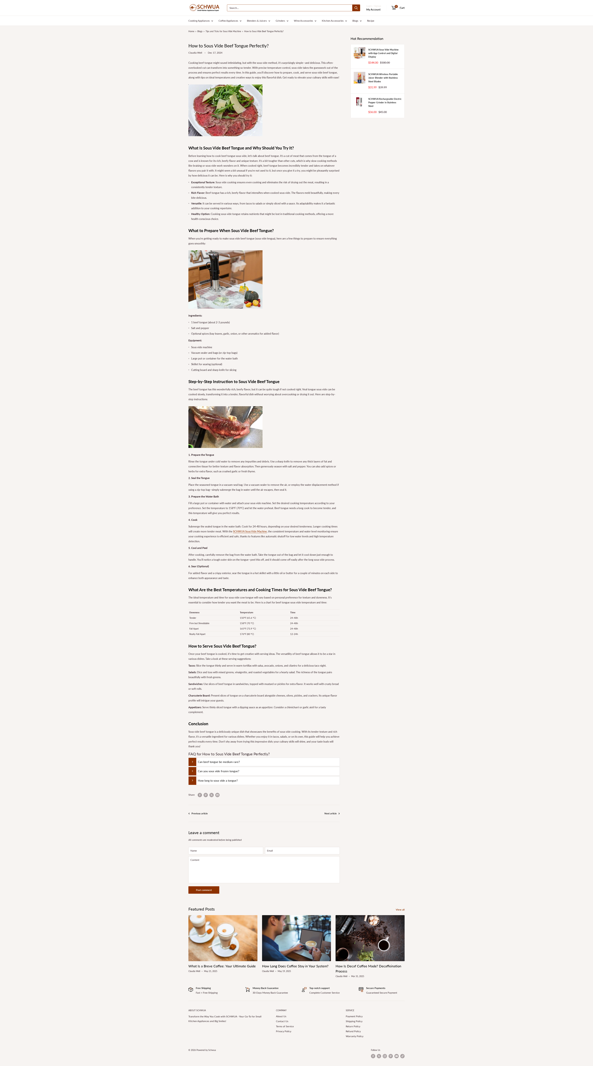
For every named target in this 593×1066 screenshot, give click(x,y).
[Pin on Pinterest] (206, 794)
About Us (281, 1016)
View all (400, 909)
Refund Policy (353, 1031)
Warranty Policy (354, 1036)
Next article (330, 813)
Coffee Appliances (228, 20)
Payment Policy (354, 1016)
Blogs (355, 20)
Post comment (204, 889)
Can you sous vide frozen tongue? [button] (218, 771)
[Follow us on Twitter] (379, 1056)
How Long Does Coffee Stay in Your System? (295, 966)
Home (191, 31)
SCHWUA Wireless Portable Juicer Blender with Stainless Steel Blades (383, 78)
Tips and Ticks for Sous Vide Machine (223, 31)
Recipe (370, 20)
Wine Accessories (303, 20)
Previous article (199, 813)
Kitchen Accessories (333, 20)
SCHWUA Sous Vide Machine (250, 531)
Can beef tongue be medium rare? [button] (219, 762)
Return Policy (353, 1026)
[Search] (356, 8)
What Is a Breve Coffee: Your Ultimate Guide (222, 966)
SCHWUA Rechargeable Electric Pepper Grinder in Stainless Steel (385, 102)
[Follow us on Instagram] (385, 1056)
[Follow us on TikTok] (402, 1056)
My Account (373, 9)
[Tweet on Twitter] (211, 794)
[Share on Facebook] (200, 794)
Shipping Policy (354, 1021)
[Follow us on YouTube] (396, 1056)
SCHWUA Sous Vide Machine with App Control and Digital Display (383, 53)
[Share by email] (217, 794)
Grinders (280, 20)
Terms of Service (285, 1026)
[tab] (264, 762)
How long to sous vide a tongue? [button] (218, 780)
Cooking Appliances (199, 20)
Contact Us (282, 1021)
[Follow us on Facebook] (373, 1056)
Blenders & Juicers (257, 20)
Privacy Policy (283, 1031)
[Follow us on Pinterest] (391, 1056)
